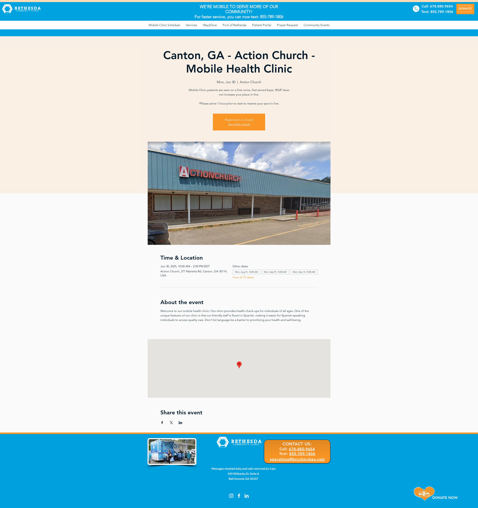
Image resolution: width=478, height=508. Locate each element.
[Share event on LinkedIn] (180, 422)
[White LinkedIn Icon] (246, 496)
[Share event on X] (171, 422)
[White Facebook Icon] (239, 496)
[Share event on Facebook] (162, 422)
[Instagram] (231, 496)
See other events (239, 124)
